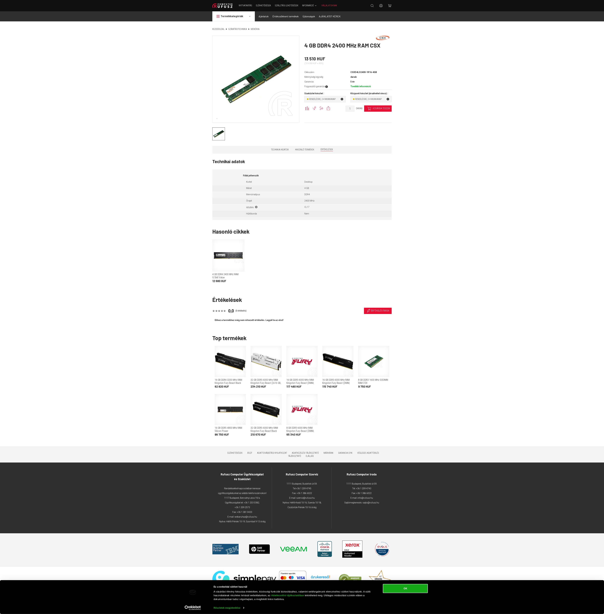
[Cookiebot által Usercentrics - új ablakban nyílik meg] (193, 608)
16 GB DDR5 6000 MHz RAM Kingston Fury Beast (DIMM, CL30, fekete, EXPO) (336, 383)
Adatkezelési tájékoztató (305, 453)
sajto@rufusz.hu (371, 502)
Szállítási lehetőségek (286, 5)
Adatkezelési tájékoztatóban (287, 595)
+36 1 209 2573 (242, 507)
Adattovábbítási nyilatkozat (272, 453)
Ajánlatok (264, 16)
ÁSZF (249, 453)
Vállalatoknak (329, 5)
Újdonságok (308, 16)
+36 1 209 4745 (303, 488)
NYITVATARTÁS (245, 5)
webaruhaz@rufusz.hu (246, 517)
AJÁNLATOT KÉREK (330, 16)
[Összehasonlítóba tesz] (307, 108)
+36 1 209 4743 (363, 488)
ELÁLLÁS (310, 456)
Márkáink (328, 453)
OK (405, 588)
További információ (360, 86)
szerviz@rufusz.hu (305, 498)
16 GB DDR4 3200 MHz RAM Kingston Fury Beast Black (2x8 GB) (228, 383)
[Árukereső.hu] (320, 578)
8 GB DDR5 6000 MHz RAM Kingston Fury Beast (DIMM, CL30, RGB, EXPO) (300, 431)
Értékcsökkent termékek (285, 16)
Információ (308, 5)
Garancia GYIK (345, 453)
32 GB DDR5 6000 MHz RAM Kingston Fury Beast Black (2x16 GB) (264, 431)
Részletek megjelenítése (227, 607)
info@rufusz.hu (365, 498)
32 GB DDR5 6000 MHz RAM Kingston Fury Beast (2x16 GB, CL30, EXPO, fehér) (266, 383)
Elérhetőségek (263, 5)
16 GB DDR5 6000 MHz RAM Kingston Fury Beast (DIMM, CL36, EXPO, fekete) (300, 383)
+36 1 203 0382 (251, 502)
